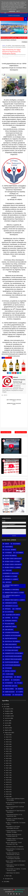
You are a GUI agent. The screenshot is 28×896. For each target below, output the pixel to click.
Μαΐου (6, 725)
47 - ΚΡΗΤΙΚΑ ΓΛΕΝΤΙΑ (9, 671)
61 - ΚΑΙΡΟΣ (19, 692)
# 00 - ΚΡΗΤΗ (8, 357)
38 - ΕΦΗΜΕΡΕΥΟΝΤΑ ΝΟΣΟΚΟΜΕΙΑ (13, 653)
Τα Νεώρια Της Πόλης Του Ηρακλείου (14, 846)
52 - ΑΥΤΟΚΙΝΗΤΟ (8, 683)
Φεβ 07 (8, 784)
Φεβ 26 (8, 739)
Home (3, 45)
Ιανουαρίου (8, 878)
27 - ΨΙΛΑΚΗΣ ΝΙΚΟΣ (8, 623)
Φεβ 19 (8, 756)
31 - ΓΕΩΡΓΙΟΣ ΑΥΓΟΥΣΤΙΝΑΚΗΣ (11, 635)
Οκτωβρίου (7, 713)
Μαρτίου (7, 730)
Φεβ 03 (8, 794)
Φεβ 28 (8, 734)
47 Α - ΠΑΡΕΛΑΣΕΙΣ (8, 674)
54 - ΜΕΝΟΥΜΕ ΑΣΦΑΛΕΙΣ (10, 686)
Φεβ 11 (8, 775)
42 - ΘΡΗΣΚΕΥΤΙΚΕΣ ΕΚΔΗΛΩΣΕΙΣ (12, 659)
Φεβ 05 (8, 789)
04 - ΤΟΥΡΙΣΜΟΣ (7, 552)
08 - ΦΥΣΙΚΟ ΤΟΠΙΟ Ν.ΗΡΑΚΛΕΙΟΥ (12, 558)
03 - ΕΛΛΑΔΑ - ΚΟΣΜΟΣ (9, 549)
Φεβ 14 (8, 768)
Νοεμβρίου (7, 711)
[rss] (19, 894)
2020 (5, 881)
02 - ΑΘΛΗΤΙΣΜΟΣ (8, 546)
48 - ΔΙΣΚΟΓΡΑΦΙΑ (8, 677)
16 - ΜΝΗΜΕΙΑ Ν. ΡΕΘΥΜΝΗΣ (11, 589)
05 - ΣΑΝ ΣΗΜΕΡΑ (18, 552)
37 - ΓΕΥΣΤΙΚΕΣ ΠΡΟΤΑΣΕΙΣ (10, 650)
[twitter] (11, 894)
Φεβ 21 (8, 751)
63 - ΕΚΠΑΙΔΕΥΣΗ (17, 695)
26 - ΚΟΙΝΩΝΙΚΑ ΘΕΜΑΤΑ (10, 620)
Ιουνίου (7, 723)
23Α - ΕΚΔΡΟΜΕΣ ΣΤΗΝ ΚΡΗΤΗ (11, 615)
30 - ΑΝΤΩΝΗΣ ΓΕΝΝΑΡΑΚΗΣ (11, 632)
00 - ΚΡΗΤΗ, (5, 57)
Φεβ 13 (8, 770)
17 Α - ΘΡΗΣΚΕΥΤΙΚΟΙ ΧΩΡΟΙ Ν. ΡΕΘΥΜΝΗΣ (11, 596)
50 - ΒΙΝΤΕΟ (6, 680)
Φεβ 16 (8, 763)
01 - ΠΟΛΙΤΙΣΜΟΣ (15, 543)
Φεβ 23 (8, 746)
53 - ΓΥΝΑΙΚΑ (18, 683)
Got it (18, 11)
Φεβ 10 (8, 777)
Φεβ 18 (8, 758)
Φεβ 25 (8, 741)
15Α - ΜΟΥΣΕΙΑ (7, 582)
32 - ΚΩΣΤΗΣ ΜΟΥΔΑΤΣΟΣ (10, 638)
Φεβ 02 (8, 796)
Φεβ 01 (8, 875)
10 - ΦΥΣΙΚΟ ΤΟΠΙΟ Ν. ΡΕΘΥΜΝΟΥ (12, 564)
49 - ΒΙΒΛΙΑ (17, 677)
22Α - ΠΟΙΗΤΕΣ (16, 609)
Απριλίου (7, 727)
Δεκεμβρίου (8, 708)
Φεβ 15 (8, 765)
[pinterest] (17, 894)
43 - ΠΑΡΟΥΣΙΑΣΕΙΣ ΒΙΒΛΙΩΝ (11, 662)
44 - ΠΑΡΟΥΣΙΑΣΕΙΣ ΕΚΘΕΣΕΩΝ (11, 665)
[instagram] (14, 894)
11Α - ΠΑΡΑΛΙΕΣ (7, 570)
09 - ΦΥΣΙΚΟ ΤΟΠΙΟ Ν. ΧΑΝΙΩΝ (11, 561)
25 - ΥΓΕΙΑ (15, 617)
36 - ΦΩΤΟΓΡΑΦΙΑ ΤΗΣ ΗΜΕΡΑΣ (11, 647)
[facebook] (8, 894)
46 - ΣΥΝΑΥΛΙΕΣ (7, 668)
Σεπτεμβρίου (8, 716)
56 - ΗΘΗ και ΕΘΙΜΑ (8, 689)
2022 (5, 704)
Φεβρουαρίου (8, 732)
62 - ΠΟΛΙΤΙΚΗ (7, 695)
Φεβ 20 (8, 753)
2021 (5, 706)
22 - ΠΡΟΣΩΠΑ (7, 609)
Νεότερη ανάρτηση (6, 432)
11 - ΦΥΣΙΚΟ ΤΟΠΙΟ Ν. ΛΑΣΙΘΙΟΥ (11, 567)
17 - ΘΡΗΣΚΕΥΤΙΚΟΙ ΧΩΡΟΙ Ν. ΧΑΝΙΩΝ (13, 592)
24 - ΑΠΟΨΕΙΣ (6, 617)
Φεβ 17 (8, 760)
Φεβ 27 (8, 737)
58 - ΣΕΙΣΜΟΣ (19, 689)
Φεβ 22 (8, 749)
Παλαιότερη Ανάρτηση (21, 432)
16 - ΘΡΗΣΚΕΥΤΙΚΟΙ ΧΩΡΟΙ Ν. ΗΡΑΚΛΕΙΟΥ (11, 586)
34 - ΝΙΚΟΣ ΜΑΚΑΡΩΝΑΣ (9, 644)
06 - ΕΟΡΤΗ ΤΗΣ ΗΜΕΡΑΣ (9, 555)
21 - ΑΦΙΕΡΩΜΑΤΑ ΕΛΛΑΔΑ (10, 606)
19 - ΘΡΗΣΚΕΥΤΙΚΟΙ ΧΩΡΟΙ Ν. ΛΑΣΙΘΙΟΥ (14, 600)
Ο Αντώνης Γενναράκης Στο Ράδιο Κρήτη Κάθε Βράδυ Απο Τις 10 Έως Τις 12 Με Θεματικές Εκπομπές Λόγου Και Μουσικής (14, 494)
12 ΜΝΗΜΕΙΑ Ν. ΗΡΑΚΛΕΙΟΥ (10, 573)
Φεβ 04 (8, 791)
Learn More (12, 11)
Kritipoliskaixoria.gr (18, 891)
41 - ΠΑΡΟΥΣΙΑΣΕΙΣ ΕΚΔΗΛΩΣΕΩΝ (12, 656)
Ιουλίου (7, 720)
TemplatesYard (20, 889)
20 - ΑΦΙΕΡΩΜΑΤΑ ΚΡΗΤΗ (10, 603)
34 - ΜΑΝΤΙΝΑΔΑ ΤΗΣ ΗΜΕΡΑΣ (11, 641)
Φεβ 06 (8, 787)
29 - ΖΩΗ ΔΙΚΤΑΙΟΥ (8, 629)
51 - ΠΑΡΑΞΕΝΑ (15, 680)
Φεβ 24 (8, 744)
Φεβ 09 (8, 779)
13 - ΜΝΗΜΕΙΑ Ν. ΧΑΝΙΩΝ (10, 576)
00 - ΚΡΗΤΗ (8, 45)
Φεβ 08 (8, 782)
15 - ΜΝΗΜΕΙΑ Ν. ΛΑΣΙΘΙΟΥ (10, 579)
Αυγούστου (8, 718)
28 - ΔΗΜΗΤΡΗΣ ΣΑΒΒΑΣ (9, 626)
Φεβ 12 (8, 772)
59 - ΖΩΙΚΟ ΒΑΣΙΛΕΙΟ (8, 692)
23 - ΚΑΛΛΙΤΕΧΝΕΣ (8, 612)
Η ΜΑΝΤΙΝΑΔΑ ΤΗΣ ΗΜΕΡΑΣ (13, 873)
